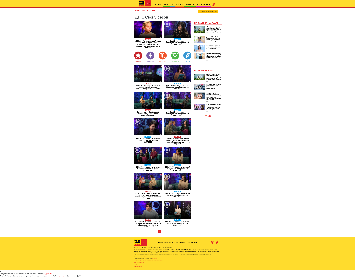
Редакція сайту (138, 266)
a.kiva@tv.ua (155, 258)
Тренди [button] (179, 4)
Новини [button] (157, 4)
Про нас (136, 264)
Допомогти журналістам (208, 11)
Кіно (166, 242)
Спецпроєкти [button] (203, 4)
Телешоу (178, 39)
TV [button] (172, 4)
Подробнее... (48, 274)
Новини (148, 39)
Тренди (175, 242)
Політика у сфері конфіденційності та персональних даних (148, 260)
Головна (137, 10)
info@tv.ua (144, 256)
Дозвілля (182, 242)
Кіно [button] (166, 4)
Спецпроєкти (193, 242)
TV (170, 242)
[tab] (206, 116)
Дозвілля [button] (190, 4)
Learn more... (62, 276)
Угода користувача (139, 262)
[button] (213, 4)
